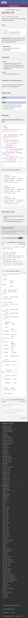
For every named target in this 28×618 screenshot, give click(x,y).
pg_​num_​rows (6, 536)
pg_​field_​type (6, 488)
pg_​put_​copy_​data (7, 549)
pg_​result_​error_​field (7, 560)
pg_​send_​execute (7, 569)
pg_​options (5, 538)
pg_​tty (4, 590)
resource (11, 108)
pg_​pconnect (6, 542)
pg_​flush (5, 492)
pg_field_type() (8, 219)
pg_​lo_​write (5, 531)
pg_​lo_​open (5, 519)
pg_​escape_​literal (7, 460)
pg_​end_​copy (6, 454)
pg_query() (20, 65)
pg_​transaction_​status (8, 588)
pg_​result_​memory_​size (8, 561)
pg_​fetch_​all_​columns (8, 467)
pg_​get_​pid (5, 497)
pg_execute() (19, 67)
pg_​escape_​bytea (7, 456)
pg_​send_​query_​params (8, 574)
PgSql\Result (16, 32)
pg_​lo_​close (5, 511)
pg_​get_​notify (6, 495)
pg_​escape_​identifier (8, 458)
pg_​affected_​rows (7, 426)
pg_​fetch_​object (6, 472)
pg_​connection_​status (8, 442)
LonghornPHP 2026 (14, 6)
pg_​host (4, 501)
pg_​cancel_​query (7, 428)
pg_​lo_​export (6, 515)
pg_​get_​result (6, 499)
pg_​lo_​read (5, 520)
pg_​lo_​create (6, 513)
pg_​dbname (5, 451)
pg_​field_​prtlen (6, 483)
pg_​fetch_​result (6, 474)
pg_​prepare (5, 547)
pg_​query (5, 554)
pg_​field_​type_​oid (7, 490)
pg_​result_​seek (6, 563)
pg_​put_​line (5, 552)
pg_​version (5, 597)
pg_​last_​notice (6, 508)
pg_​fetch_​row (6, 476)
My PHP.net (6, 612)
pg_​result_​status (7, 565)
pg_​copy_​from (6, 447)
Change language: (11, 9)
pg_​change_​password (8, 429)
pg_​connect (5, 435)
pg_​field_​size (6, 485)
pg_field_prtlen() (8, 216)
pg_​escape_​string (7, 461)
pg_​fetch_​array (6, 469)
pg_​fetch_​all (6, 465)
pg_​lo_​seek (5, 524)
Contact (13, 612)
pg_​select (5, 567)
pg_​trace (5, 586)
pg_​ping (4, 544)
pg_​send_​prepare (7, 570)
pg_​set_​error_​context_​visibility (10, 579)
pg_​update (5, 595)
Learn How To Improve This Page (10, 231)
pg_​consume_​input (7, 444)
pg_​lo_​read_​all (6, 522)
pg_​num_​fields (6, 535)
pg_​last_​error (6, 506)
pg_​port (4, 545)
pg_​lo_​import (6, 517)
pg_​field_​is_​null (6, 477)
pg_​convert (5, 445)
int (10, 34)
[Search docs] (22, 2)
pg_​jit (4, 504)
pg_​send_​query (6, 572)
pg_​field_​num (6, 481)
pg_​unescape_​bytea (7, 592)
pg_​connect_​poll (6, 436)
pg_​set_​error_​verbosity (8, 581)
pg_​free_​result (6, 494)
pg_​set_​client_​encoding (8, 577)
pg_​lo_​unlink (6, 529)
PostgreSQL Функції (8, 423)
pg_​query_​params (7, 556)
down (5, 242)
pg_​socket (5, 583)
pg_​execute (5, 463)
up (2, 242)
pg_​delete (5, 452)
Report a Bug (13, 233)
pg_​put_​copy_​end (7, 551)
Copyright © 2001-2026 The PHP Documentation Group (11, 607)
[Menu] (25, 2)
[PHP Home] (4, 2)
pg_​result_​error (6, 558)
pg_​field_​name (6, 479)
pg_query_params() (9, 67)
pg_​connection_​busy (7, 438)
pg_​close (5, 433)
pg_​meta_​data (6, 533)
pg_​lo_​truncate (6, 527)
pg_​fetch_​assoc (6, 470)
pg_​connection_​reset (8, 440)
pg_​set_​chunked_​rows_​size (9, 576)
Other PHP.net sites (8, 616)
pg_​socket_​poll (6, 585)
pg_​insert (5, 502)
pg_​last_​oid (5, 510)
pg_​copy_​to (5, 449)
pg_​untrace (5, 593)
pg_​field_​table (6, 486)
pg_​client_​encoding (7, 431)
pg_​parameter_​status (8, 540)
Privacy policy (18, 616)
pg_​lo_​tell (5, 526)
